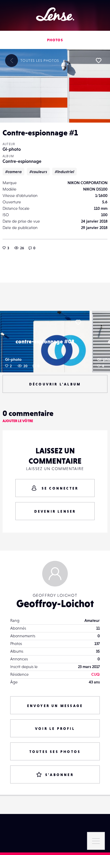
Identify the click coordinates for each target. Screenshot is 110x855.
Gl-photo (12, 149)
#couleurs (38, 171)
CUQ (95, 674)
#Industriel (64, 171)
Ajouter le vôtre (18, 421)
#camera (13, 171)
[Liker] (98, 60)
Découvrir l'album (55, 384)
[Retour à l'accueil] (55, 14)
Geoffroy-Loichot (55, 603)
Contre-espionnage (22, 161)
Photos (55, 40)
